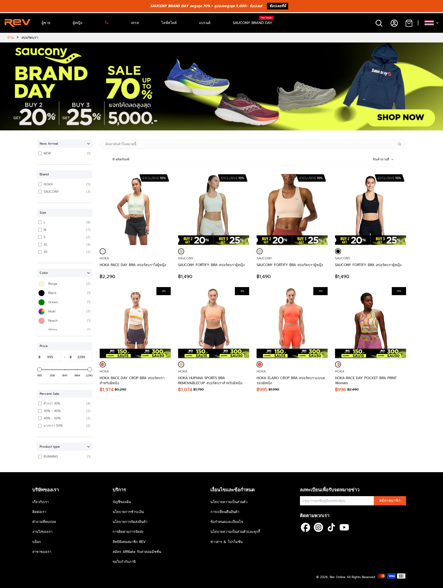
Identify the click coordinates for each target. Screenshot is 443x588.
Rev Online (337, 577)
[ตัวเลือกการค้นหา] (401, 144)
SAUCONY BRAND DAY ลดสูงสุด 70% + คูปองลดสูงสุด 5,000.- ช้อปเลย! (206, 6)
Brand (44, 174)
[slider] (39, 369)
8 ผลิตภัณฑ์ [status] (121, 159)
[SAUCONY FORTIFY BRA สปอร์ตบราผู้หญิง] (213, 209)
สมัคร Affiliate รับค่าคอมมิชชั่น (137, 552)
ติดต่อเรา (39, 512)
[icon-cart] (408, 23)
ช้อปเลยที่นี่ (277, 6)
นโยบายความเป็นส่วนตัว (228, 502)
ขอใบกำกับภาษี (124, 562)
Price (44, 346)
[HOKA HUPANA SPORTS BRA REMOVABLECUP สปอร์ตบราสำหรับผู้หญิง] (181, 364)
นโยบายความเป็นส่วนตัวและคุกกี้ (235, 532)
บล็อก (36, 542)
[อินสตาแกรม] (318, 527)
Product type (50, 446)
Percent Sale (49, 393)
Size (43, 212)
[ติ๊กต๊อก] (331, 527)
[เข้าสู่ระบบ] (394, 23)
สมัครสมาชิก (390, 500)
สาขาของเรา (41, 552)
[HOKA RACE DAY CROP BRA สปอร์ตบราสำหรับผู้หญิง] (102, 364)
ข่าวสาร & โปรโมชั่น (226, 542)
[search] (379, 23)
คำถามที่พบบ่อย (44, 522)
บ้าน (10, 38)
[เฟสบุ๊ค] (305, 527)
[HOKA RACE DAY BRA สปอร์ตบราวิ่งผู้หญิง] (135, 209)
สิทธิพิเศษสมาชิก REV (129, 542)
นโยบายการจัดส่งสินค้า (130, 522)
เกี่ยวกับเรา (40, 502)
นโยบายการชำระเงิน (128, 512)
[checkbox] (65, 153)
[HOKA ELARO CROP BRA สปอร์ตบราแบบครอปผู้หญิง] (259, 364)
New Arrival (49, 143)
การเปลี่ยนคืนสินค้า (224, 512)
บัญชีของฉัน (122, 502)
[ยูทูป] (344, 527)
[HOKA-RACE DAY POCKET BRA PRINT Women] (338, 364)
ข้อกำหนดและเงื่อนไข (226, 522)
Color (44, 272)
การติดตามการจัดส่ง (128, 532)
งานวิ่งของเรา (42, 532)
